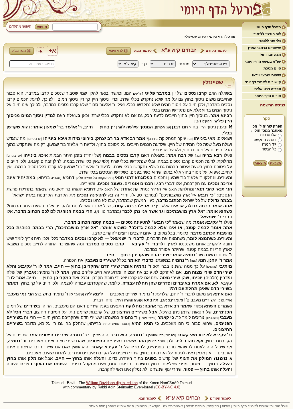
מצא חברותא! (270, 55)
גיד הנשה (269, 144)
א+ (52, 50)
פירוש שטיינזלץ (195, 37)
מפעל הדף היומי (268, 27)
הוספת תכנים (195, 406)
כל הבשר (269, 149)
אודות (226, 406)
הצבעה (275, 163)
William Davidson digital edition (112, 383)
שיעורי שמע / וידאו (266, 75)
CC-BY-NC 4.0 (167, 387)
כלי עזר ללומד (270, 41)
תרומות (141, 406)
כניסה (280, 105)
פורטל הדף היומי (222, 37)
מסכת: (184, 64)
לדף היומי (116, 51)
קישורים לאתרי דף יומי (263, 82)
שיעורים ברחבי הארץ (264, 48)
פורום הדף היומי (268, 96)
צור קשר (213, 406)
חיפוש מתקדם (20, 26)
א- (40, 51)
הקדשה (155, 406)
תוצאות (260, 163)
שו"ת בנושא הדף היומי (263, 61)
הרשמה (267, 105)
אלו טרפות (268, 135)
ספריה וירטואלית (267, 89)
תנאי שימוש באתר (121, 406)
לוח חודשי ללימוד (267, 34)
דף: (144, 64)
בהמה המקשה (265, 140)
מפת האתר (97, 406)
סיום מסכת (272, 68)
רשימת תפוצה (173, 406)
